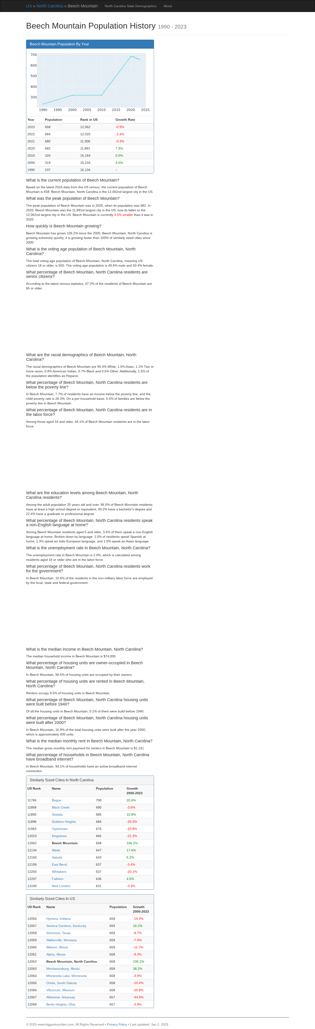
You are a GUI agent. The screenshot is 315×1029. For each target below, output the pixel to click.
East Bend (59, 864)
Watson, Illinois (57, 947)
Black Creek (60, 807)
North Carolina (49, 6)
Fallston (57, 879)
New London (61, 886)
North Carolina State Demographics (131, 6)
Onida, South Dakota (61, 983)
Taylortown (60, 829)
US (29, 6)
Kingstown (59, 836)
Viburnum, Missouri (60, 990)
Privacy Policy (117, 1024)
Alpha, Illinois (55, 954)
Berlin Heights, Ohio (60, 1004)
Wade (56, 850)
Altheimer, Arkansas (60, 997)
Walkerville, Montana (61, 940)
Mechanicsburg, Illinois (63, 968)
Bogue (56, 800)
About (167, 6)
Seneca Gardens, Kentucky (66, 926)
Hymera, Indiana (58, 918)
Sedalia (57, 814)
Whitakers (59, 871)
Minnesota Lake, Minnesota (66, 976)
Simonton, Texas (58, 933)
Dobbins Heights (64, 821)
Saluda (57, 857)
